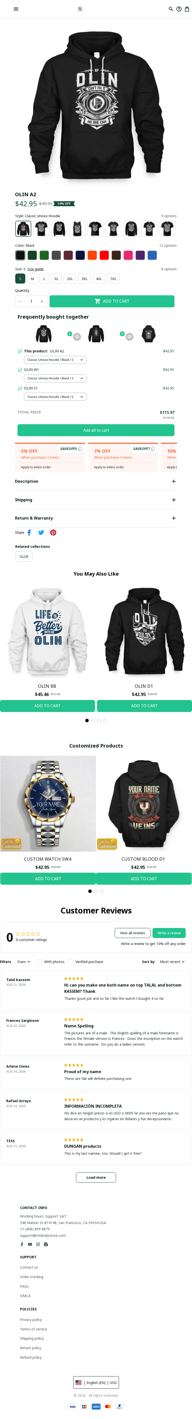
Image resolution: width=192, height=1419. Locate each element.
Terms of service (33, 1329)
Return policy (30, 1347)
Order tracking (31, 1276)
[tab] (87, 720)
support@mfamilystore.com (43, 1235)
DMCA (25, 1295)
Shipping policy (32, 1338)
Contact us (29, 1267)
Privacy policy (31, 1319)
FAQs (24, 1286)
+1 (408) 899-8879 (35, 1229)
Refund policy (31, 1357)
